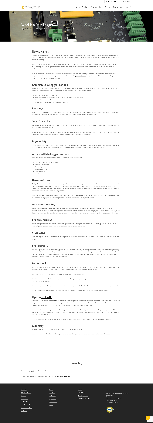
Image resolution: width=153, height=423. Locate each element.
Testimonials (53, 402)
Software (24, 411)
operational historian (80, 76)
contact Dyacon (41, 334)
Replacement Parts (26, 408)
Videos (51, 390)
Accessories (24, 399)
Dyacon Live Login (84, 398)
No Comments (125, 27)
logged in (31, 371)
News (51, 405)
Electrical (25, 401)
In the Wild (52, 396)
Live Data (52, 393)
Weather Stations (26, 393)
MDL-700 (46, 297)
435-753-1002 (115, 402)
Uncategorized (55, 29)
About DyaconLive (83, 396)
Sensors (23, 396)
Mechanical (26, 404)
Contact (80, 390)
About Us (82, 392)
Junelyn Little (27, 29)
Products (24, 390)
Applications (52, 399)
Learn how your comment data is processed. (57, 376)
